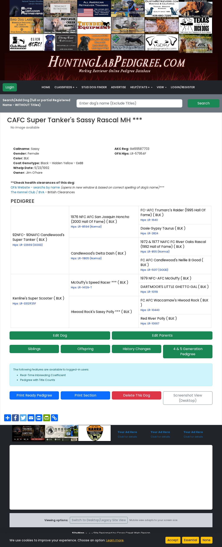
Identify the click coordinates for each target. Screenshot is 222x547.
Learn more (115, 540)
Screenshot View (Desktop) (187, 398)
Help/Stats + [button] (140, 87)
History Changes (137, 348)
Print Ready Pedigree (34, 395)
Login (9, 87)
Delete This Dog (136, 395)
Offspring (85, 348)
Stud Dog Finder (94, 87)
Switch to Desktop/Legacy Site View (99, 520)
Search (204, 103)
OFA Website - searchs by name (36, 187)
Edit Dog (60, 335)
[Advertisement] (111, 477)
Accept (172, 540)
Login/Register (183, 87)
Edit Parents (162, 335)
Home (46, 87)
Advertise (118, 87)
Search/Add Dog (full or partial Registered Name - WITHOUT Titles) (36, 102)
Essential (190, 540)
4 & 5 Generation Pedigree (187, 351)
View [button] (161, 87)
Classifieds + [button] (64, 87)
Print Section (85, 395)
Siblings (34, 348)
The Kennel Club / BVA (28, 192)
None (207, 540)
